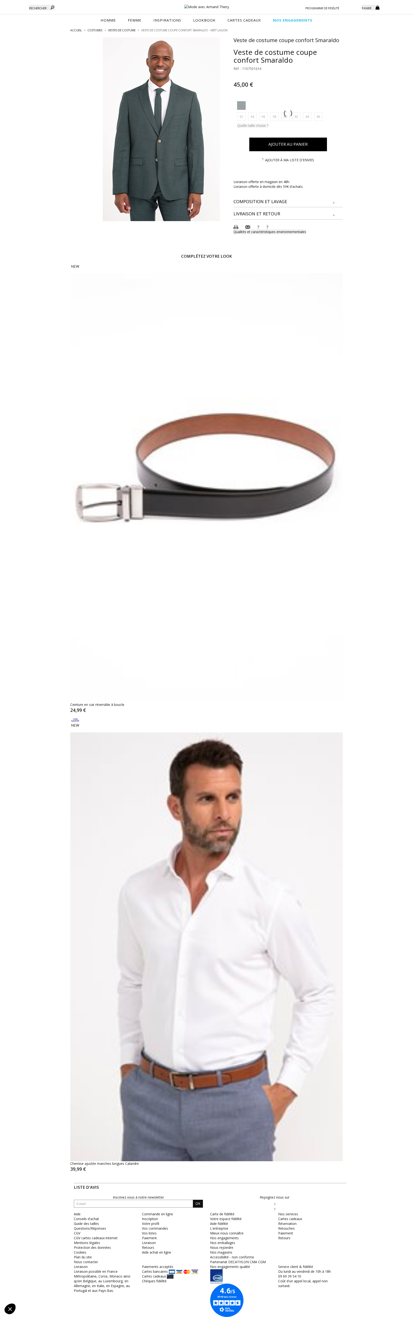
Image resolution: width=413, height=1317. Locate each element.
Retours (148, 1247)
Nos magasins (221, 1252)
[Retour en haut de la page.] (396, 1311)
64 (309, 116)
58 (276, 116)
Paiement (149, 1238)
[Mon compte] (355, 7)
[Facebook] (274, 1204)
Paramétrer (29, 1293)
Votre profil (150, 1223)
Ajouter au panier (288, 144)
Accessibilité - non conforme (232, 1257)
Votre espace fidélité (226, 1219)
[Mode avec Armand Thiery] (206, 4)
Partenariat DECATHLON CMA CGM (238, 1262)
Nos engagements (224, 1238)
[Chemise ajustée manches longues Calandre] (206, 937)
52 (243, 116)
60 (287, 116)
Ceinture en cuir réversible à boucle (97, 704)
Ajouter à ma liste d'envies (289, 160)
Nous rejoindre (221, 1247)
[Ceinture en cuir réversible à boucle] (206, 483)
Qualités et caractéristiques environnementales (270, 231)
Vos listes (149, 1233)
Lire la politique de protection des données (37, 1277)
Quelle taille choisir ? (252, 125)
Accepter (80, 1293)
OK (198, 1203)
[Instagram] (274, 1209)
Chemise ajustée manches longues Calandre (104, 1163)
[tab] (288, 201)
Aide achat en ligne (156, 1252)
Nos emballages (222, 1242)
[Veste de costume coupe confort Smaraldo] (161, 129)
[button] (288, 201)
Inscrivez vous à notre (138, 1197)
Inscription (150, 1219)
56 (265, 116)
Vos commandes (155, 1228)
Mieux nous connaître (227, 1233)
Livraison (149, 1242)
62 (298, 116)
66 (320, 116)
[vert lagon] (241, 105)
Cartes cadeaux (290, 1219)
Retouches (286, 1228)
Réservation (287, 1223)
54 (254, 116)
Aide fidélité (219, 1223)
